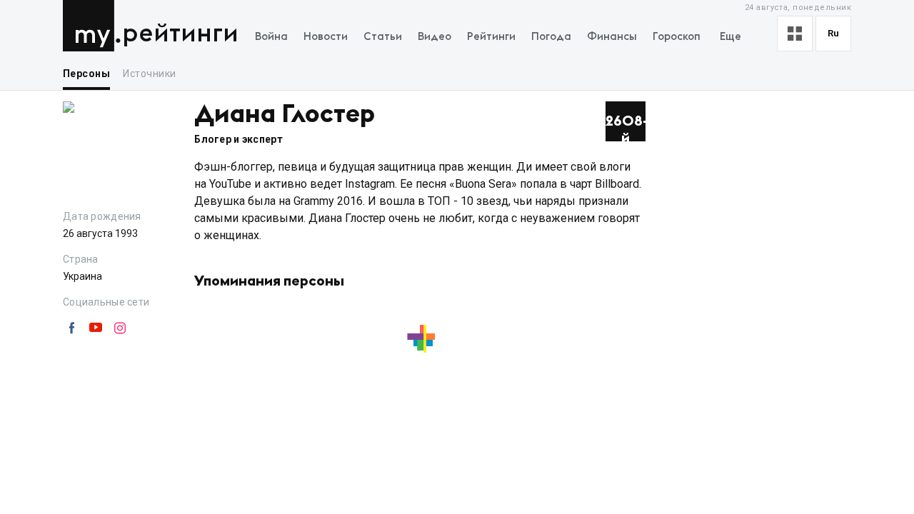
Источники (149, 73)
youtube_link (95, 328)
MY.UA (92, 25)
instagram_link (120, 328)
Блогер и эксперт (238, 139)
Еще (730, 36)
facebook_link (71, 328)
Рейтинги (180, 33)
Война (271, 36)
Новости (325, 36)
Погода (551, 36)
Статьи (382, 36)
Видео (434, 36)
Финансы (612, 36)
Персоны (86, 73)
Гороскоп (676, 36)
